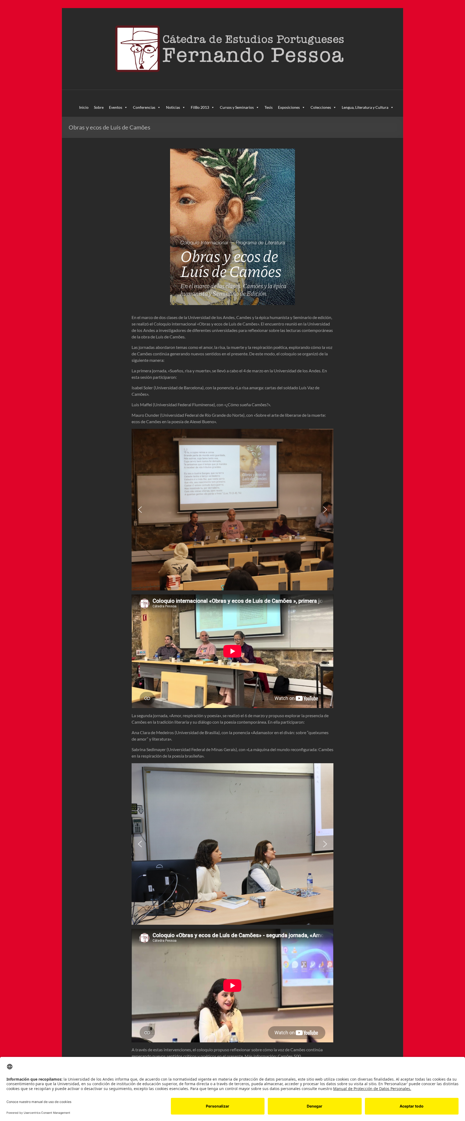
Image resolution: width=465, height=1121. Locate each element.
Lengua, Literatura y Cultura (365, 107)
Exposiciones (289, 107)
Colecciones (321, 107)
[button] (140, 509)
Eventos (115, 107)
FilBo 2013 (200, 107)
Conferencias (144, 107)
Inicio (84, 107)
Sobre (99, 107)
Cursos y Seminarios (237, 107)
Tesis (269, 107)
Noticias (173, 107)
